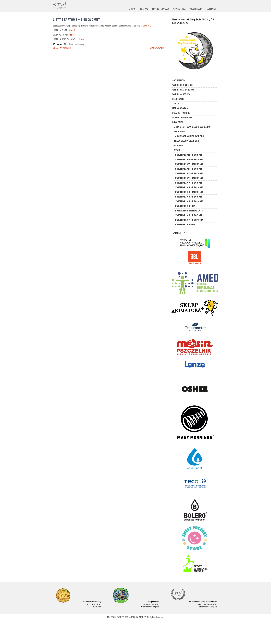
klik (71, 34)
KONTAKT (211, 8)
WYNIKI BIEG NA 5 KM (182, 85)
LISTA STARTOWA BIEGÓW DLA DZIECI (192, 127)
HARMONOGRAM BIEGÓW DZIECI (189, 136)
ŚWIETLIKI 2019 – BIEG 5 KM (188, 182)
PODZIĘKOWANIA (156, 48)
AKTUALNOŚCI (179, 80)
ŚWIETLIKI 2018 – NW (185, 206)
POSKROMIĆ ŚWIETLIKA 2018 (189, 210)
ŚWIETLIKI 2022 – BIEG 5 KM (188, 155)
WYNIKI (177, 150)
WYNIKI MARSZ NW (181, 94)
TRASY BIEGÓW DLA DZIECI (186, 141)
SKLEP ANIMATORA (62, 48)
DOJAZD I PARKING (181, 113)
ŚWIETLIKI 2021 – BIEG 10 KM (189, 173)
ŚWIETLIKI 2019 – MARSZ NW (189, 192)
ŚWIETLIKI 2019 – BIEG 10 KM (189, 187)
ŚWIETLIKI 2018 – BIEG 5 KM (188, 196)
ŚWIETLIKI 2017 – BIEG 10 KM (189, 220)
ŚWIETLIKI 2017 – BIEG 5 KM (188, 215)
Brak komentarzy (76, 44)
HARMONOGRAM (180, 108)
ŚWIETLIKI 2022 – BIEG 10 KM (189, 159)
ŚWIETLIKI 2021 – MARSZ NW (189, 178)
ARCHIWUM (177, 145)
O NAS (132, 8)
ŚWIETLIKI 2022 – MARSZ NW (189, 164)
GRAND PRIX (179, 8)
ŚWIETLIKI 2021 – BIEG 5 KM (188, 168)
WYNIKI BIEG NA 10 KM (183, 89)
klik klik (72, 30)
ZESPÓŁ (144, 8)
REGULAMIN (178, 99)
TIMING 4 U (146, 25)
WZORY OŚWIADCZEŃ (182, 117)
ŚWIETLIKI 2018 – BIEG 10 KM (189, 201)
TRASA (175, 103)
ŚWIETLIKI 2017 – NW (185, 224)
